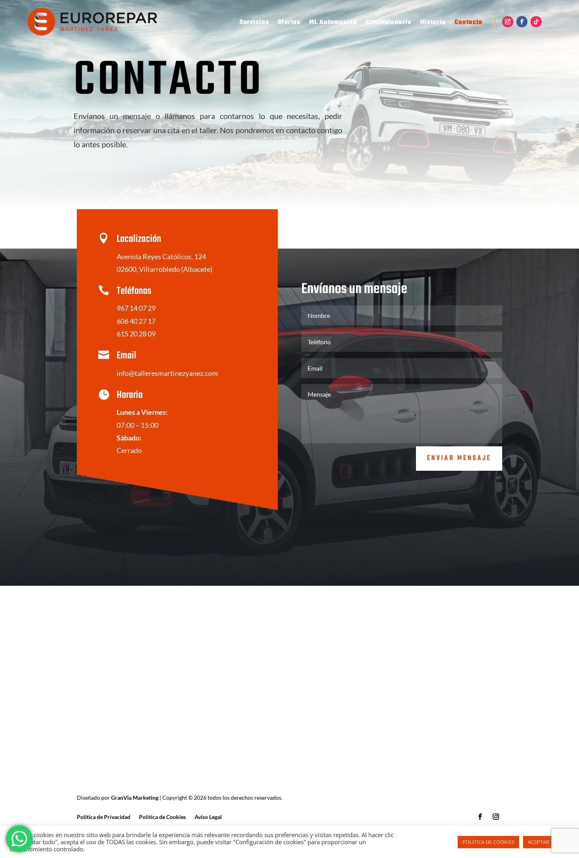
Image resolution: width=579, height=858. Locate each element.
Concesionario (389, 24)
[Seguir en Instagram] (507, 21)
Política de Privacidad (103, 817)
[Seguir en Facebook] (521, 21)
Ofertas (289, 24)
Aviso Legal (208, 817)
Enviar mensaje (459, 458)
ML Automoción (333, 24)
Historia (433, 24)
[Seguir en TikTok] (536, 21)
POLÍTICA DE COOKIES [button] (488, 841)
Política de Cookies (162, 817)
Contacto (468, 24)
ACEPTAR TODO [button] (546, 841)
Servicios (254, 24)
